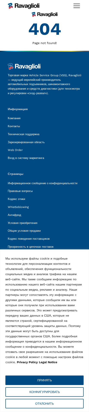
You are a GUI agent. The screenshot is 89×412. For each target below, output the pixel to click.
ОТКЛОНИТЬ (44, 403)
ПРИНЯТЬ (44, 380)
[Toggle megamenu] (76, 5)
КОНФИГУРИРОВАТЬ (44, 392)
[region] (44, 330)
